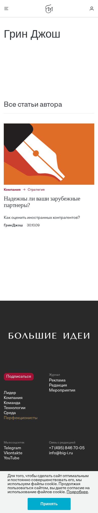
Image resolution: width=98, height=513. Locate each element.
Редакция (58, 385)
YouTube (11, 458)
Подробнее (77, 492)
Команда (12, 403)
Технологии (14, 408)
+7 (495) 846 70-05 (67, 448)
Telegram (12, 448)
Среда (10, 413)
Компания (13, 398)
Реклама (57, 380)
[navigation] (24, 397)
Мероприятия (62, 391)
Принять (49, 504)
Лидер (10, 393)
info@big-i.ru (61, 453)
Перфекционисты (20, 418)
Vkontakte (13, 453)
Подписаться (18, 377)
